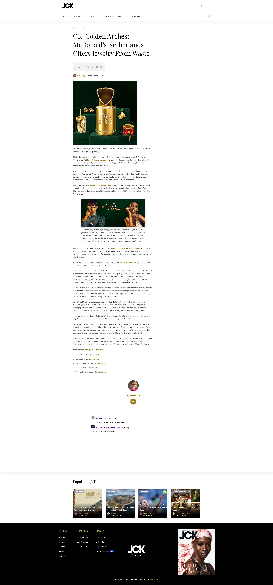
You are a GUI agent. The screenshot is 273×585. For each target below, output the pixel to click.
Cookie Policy (100, 542)
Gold (75, 28)
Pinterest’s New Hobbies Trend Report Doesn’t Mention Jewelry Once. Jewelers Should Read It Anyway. (185, 506)
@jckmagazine (100, 363)
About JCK (61, 537)
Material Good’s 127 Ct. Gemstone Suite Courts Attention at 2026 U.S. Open (153, 507)
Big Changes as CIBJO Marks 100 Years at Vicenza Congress (87, 508)
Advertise (61, 547)
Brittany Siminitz (184, 513)
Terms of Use (62, 556)
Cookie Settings (101, 547)
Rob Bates (116, 513)
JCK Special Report (95, 359)
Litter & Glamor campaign (97, 160)
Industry (81, 28)
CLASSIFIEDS (106, 16)
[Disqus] (136, 441)
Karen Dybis (83, 76)
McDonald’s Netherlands (100, 185)
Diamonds (112, 492)
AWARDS (121, 16)
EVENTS (91, 16)
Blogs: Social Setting (182, 492)
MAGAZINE (77, 16)
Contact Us (61, 542)
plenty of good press (128, 262)
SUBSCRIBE (136, 16)
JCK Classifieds (82, 547)
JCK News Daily (93, 355)
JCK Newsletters (82, 537)
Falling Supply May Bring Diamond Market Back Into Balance (120, 508)
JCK (67, 5)
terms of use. (153, 579)
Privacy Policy (100, 537)
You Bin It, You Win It (116, 248)
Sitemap (61, 551)
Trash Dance (134, 248)
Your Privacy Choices (102, 551)
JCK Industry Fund (83, 542)
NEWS (64, 16)
